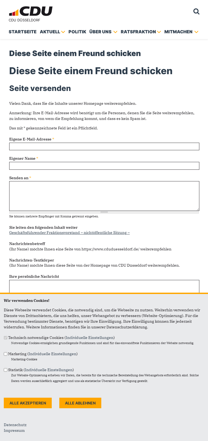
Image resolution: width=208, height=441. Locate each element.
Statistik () (41, 369)
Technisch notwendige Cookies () (61, 337)
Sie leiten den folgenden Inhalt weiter (43, 227)
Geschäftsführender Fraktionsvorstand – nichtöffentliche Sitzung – (69, 232)
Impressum (14, 430)
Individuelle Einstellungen (89, 337)
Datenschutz (15, 424)
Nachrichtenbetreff (27, 243)
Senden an (20, 177)
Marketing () (43, 353)
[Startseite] (31, 7)
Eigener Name (23, 158)
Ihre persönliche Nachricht (34, 276)
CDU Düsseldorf (24, 20)
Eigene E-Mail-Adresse (31, 139)
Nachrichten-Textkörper (31, 260)
